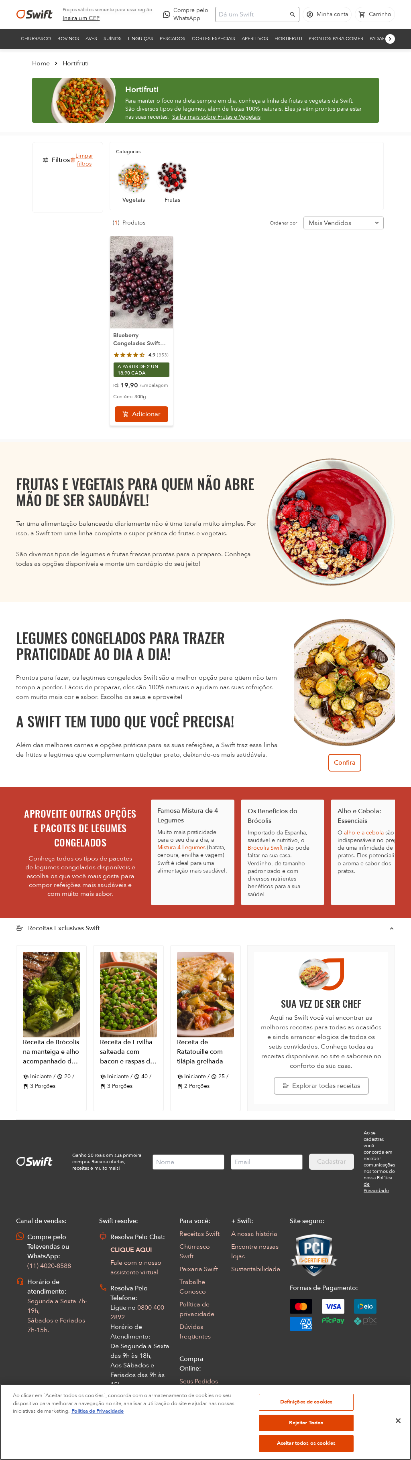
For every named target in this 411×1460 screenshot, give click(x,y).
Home (41, 63)
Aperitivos (255, 38)
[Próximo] (390, 39)
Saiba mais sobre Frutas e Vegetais (216, 117)
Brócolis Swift (265, 848)
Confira (345, 762)
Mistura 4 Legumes (181, 847)
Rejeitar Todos (306, 1422)
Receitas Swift (199, 1233)
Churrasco (36, 38)
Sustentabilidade (255, 1269)
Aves (91, 38)
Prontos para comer (336, 38)
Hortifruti (288, 38)
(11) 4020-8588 (49, 1266)
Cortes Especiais (213, 38)
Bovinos (68, 38)
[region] (205, 1422)
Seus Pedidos (198, 1381)
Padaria (379, 38)
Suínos (113, 38)
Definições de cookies (306, 1401)
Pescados (172, 38)
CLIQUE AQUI (131, 1249)
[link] (81, 18)
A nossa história (254, 1233)
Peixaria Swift (198, 1269)
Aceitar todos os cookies (306, 1443)
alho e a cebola (364, 832)
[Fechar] (398, 1421)
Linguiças (140, 38)
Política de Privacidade (97, 1411)
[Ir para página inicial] (34, 14)
